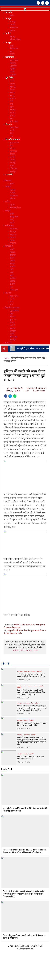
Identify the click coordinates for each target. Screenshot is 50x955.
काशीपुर (13, 171)
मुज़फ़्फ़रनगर (14, 142)
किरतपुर (13, 63)
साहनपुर (13, 74)
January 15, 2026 (24, 747)
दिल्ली (12, 80)
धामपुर (8, 18)
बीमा (11, 133)
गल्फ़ (11, 104)
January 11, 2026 (24, 762)
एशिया (12, 115)
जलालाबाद (14, 60)
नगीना (8, 33)
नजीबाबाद (9, 57)
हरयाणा (13, 98)
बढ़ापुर (12, 36)
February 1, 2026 (24, 697)
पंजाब (12, 89)
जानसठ (12, 159)
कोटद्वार (13, 148)
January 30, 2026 (24, 728)
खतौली (12, 156)
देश (32, 703)
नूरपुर (12, 45)
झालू (11, 51)
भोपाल (12, 92)
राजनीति (9, 174)
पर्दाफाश (35, 685)
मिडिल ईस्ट (14, 121)
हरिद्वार (12, 154)
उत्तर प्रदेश (20, 671)
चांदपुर (8, 42)
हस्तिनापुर (13, 168)
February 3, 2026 (24, 679)
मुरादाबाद (13, 151)
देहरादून (13, 86)
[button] (25, 177)
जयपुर (12, 95)
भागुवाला (13, 66)
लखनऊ (12, 83)
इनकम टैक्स (14, 127)
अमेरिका (13, 109)
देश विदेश (9, 77)
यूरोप (12, 106)
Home (6, 358)
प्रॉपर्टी (12, 130)
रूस (11, 118)
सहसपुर (13, 21)
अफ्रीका (12, 112)
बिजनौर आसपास (12, 139)
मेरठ (11, 145)
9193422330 (18, 650)
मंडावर (12, 71)
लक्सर (12, 165)
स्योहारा (13, 30)
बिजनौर (8, 12)
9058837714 (32, 650)
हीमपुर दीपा (14, 48)
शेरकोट (12, 24)
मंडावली (13, 68)
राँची (11, 101)
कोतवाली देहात (15, 39)
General (20, 703)
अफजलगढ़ (14, 27)
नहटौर (12, 54)
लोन (11, 136)
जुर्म (25, 685)
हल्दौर (12, 15)
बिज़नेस (8, 124)
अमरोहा (13, 162)
